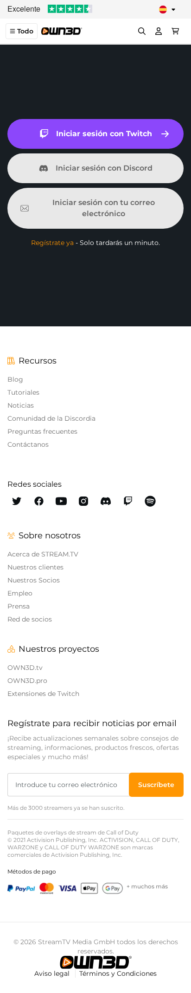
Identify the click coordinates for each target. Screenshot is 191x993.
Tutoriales (23, 392)
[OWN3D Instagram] (83, 501)
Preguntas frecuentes (42, 431)
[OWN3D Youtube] (61, 501)
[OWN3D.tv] (96, 962)
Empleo (19, 593)
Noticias (20, 405)
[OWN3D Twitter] (16, 501)
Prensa (18, 606)
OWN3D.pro (27, 680)
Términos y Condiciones (118, 973)
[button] (156, 785)
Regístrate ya (52, 242)
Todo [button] (25, 31)
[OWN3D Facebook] (39, 501)
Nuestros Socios (33, 580)
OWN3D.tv (25, 667)
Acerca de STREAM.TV (42, 554)
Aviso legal (52, 973)
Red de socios (29, 619)
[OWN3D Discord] (105, 501)
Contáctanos (28, 444)
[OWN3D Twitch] (128, 501)
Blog (15, 379)
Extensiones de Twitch (43, 693)
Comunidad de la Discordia (51, 418)
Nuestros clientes (35, 567)
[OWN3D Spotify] (150, 501)
